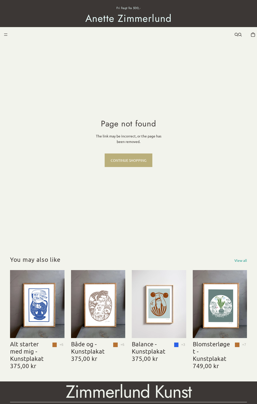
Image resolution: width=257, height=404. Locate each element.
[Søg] (236, 34)
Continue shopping (128, 160)
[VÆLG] (56, 330)
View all (240, 260)
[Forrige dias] (137, 304)
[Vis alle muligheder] (61, 344)
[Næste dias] (180, 304)
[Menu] (6, 34)
